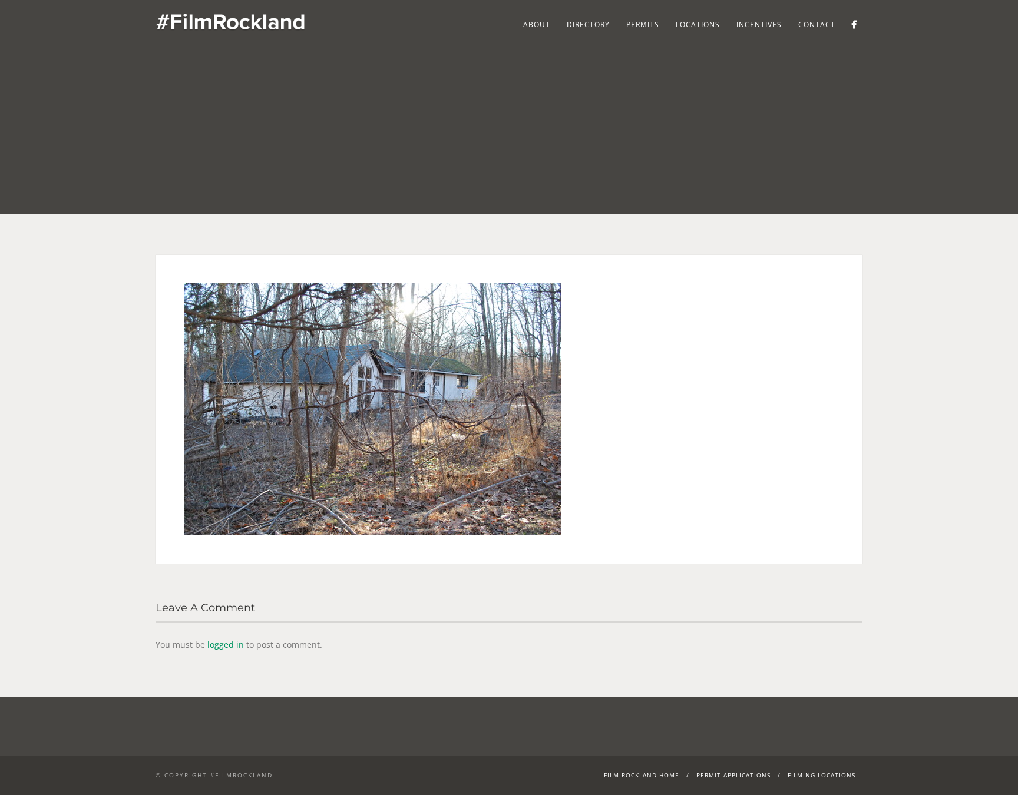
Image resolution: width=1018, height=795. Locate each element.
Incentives (759, 24)
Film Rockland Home (641, 775)
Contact (816, 24)
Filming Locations (821, 775)
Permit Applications (733, 775)
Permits (642, 24)
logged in (225, 644)
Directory (588, 24)
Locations (698, 24)
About (536, 24)
